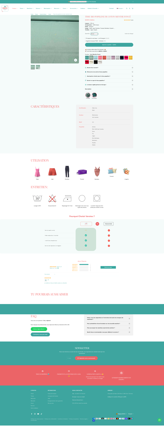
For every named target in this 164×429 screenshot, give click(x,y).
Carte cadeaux (34, 408)
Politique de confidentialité (50, 419)
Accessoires (73, 8)
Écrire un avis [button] (108, 267)
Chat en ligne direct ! (39, 329)
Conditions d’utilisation (63, 419)
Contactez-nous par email (40, 334)
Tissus (21, 8)
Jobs (49, 398)
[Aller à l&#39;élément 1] (33, 67)
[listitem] (88, 96)
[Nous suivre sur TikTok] (41, 414)
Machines (29, 8)
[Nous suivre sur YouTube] (38, 414)
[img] (48, 278)
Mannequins (47, 8)
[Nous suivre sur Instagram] (35, 414)
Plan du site (51, 403)
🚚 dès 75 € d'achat (82, 1)
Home (32, 14)
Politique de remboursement (37, 419)
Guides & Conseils (92, 8)
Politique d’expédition (74, 419)
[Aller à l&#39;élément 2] (38, 67)
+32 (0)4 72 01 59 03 (80, 393)
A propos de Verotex (53, 396)
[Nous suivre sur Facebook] (31, 414)
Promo (14, 8)
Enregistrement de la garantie (55, 401)
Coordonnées (34, 420)
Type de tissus (43, 14)
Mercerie (56, 8)
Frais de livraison (52, 393)
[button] (120, 8)
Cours (64, 8)
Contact (111, 8)
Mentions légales (84, 419)
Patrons (38, 8)
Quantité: (87, 33)
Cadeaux (82, 8)
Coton (49, 14)
